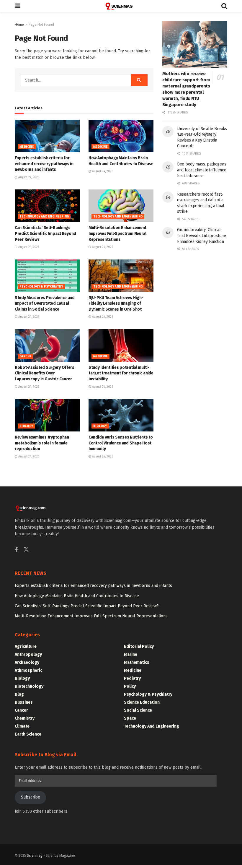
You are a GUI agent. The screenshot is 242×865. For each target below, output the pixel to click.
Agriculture (26, 646)
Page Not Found (41, 24)
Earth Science (28, 734)
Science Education (142, 702)
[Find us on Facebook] (16, 550)
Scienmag (34, 855)
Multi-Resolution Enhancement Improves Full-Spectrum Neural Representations (117, 233)
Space (130, 718)
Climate (22, 726)
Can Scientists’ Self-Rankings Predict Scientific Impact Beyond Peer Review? (45, 233)
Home (19, 24)
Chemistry (25, 718)
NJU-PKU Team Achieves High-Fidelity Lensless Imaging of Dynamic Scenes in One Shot (116, 303)
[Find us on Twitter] (26, 550)
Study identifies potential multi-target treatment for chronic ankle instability (121, 373)
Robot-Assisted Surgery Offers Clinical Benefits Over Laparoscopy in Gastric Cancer (44, 373)
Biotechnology (29, 686)
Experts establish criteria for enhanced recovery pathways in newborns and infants (44, 163)
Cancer (25, 356)
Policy (130, 686)
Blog (19, 694)
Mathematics (136, 662)
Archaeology (27, 662)
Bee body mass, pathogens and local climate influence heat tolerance (201, 170)
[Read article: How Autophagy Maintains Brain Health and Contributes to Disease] (121, 136)
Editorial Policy (139, 646)
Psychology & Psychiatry (41, 286)
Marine (130, 654)
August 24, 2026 (28, 177)
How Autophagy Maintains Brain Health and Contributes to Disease (77, 595)
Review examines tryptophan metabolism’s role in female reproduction (42, 443)
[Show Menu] (17, 6)
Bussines (24, 702)
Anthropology (28, 654)
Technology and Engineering (44, 216)
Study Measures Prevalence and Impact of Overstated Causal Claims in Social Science (45, 303)
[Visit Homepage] (121, 6)
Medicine (26, 147)
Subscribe (30, 797)
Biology (26, 426)
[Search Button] (224, 6)
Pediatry (132, 678)
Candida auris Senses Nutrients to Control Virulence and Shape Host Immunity (121, 443)
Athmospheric (28, 670)
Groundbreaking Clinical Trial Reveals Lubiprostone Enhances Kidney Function (201, 235)
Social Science (138, 710)
